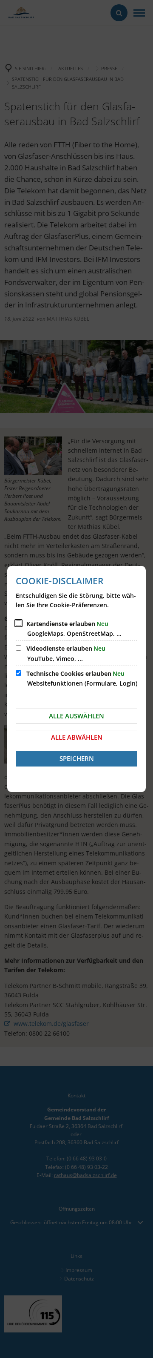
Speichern (77, 758)
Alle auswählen (76, 716)
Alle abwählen (76, 737)
